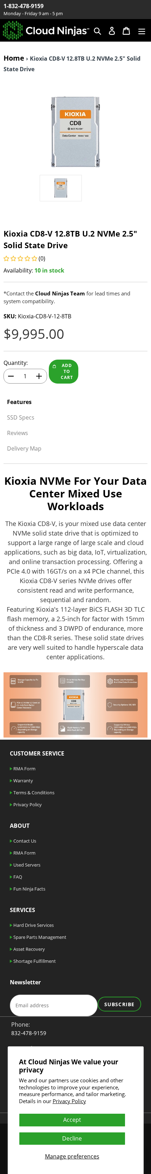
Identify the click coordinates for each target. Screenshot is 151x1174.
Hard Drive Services (33, 925)
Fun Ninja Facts (28, 889)
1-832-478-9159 (24, 6)
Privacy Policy (69, 1101)
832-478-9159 (28, 1033)
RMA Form (23, 768)
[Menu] (141, 30)
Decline (72, 1138)
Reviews (17, 433)
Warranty (22, 780)
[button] (21, 258)
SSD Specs (20, 417)
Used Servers (26, 865)
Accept (72, 1120)
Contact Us (24, 841)
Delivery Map (24, 448)
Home (14, 58)
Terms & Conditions (33, 792)
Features (19, 402)
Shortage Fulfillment (34, 961)
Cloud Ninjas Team (60, 293)
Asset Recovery (28, 949)
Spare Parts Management (39, 937)
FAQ (17, 877)
